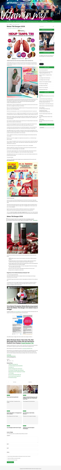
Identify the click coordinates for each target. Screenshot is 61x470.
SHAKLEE (24, 21)
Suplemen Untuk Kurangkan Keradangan (45, 81)
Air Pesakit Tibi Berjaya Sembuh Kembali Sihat (16, 365)
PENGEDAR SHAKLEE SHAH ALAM (30, 5)
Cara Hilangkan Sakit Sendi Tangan (14, 427)
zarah (40, 98)
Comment (8, 435)
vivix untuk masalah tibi (17, 311)
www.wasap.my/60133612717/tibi (27, 348)
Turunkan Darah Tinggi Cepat (43, 83)
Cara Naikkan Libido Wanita (43, 85)
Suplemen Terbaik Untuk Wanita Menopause (46, 100)
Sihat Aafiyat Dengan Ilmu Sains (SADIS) (32, 21)
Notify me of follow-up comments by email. (14, 458)
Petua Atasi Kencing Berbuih (12, 397)
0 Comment (20, 28)
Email (8, 448)
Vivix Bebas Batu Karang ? (13, 377)
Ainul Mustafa (9, 354)
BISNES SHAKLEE (9, 21)
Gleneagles (35, 220)
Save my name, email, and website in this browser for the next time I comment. (19, 456)
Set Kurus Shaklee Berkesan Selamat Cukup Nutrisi (45, 117)
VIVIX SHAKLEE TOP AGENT (43, 21)
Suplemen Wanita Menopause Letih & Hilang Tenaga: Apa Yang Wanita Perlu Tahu (30, 398)
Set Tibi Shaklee (11, 373)
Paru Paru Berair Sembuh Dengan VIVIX (15, 376)
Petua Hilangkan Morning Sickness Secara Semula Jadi (46, 96)
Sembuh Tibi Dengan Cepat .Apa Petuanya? (15, 368)
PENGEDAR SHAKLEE (19, 21)
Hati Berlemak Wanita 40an (43, 89)
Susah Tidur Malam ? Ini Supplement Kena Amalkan (45, 75)
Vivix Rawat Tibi (11, 367)
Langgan (41, 64)
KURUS (14, 21)
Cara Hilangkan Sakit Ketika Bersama (44, 77)
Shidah (40, 103)
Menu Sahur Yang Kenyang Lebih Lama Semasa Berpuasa (46, 121)
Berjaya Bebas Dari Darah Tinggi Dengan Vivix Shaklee (17, 371)
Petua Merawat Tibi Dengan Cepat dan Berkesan (16, 370)
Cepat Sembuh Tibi (27, 343)
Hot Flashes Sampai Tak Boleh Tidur (47, 98)
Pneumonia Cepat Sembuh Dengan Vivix (15, 374)
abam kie (40, 94)
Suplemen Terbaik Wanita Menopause (47, 103)
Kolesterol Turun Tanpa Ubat (43, 87)
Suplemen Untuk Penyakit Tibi (13, 364)
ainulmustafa (9, 28)
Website (8, 452)
